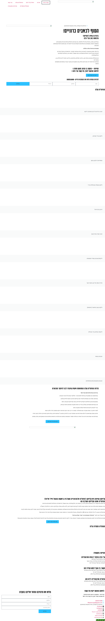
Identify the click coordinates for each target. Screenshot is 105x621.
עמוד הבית (46, 2)
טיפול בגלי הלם (30, 2)
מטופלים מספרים (24, 6)
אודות (38, 2)
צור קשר (10, 2)
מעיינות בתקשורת (12, 6)
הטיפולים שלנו (19, 2)
